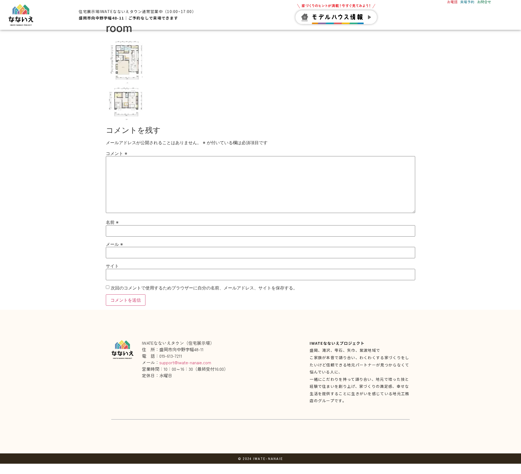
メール (114, 244)
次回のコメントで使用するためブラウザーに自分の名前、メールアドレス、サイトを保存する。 (204, 288)
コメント (116, 153)
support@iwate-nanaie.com (185, 362)
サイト (112, 266)
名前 (112, 222)
